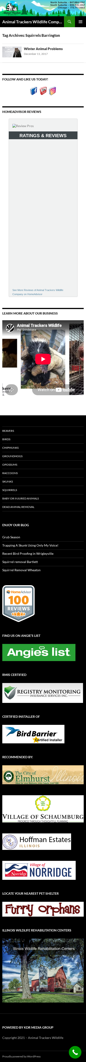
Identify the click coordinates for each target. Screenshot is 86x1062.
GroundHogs (12, 456)
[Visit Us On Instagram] (52, 90)
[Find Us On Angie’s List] (38, 652)
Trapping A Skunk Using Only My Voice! (30, 545)
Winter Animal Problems (43, 49)
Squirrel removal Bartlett (20, 562)
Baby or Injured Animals (20, 498)
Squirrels (9, 490)
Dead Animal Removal (18, 507)
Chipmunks (10, 447)
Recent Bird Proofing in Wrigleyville (27, 553)
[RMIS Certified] (42, 692)
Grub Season (11, 537)
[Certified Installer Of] (33, 734)
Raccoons (10, 473)
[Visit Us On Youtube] (43, 90)
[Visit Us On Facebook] (33, 90)
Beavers (8, 430)
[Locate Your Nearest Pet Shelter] (43, 909)
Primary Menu (80, 21)
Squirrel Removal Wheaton (21, 570)
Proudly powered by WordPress (21, 1056)
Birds (6, 439)
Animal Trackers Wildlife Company (33, 21)
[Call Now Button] (75, 1052)
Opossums (9, 464)
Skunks (7, 481)
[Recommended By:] (43, 774)
